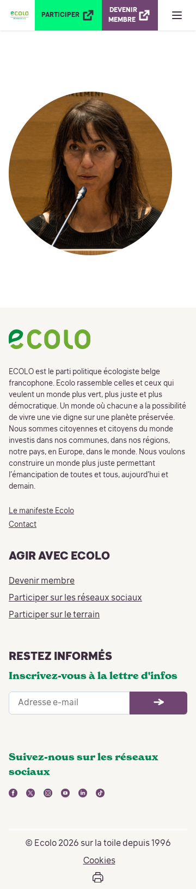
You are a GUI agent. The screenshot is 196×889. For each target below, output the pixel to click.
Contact (22, 524)
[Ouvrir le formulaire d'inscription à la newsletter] (158, 703)
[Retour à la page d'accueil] (19, 15)
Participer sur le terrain (54, 615)
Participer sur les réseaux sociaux (75, 598)
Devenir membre (42, 581)
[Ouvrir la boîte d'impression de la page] (98, 877)
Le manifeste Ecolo (41, 511)
